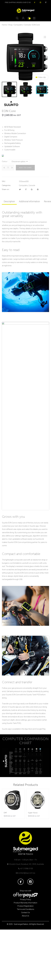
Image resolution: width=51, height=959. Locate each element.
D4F (5, 813)
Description (9, 201)
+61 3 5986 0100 (26, 869)
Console (27, 25)
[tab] (9, 201)
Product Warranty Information (25, 903)
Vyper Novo (33, 813)
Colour (4, 161)
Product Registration (25, 906)
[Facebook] (26, 189)
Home (4, 25)
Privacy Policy (25, 899)
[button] (45, 37)
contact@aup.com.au (26, 873)
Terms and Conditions (25, 909)
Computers (18, 25)
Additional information (29, 201)
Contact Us (25, 913)
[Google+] (32, 189)
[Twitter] (20, 189)
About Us (25, 916)
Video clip (42, 77)
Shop (10, 25)
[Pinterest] (38, 189)
